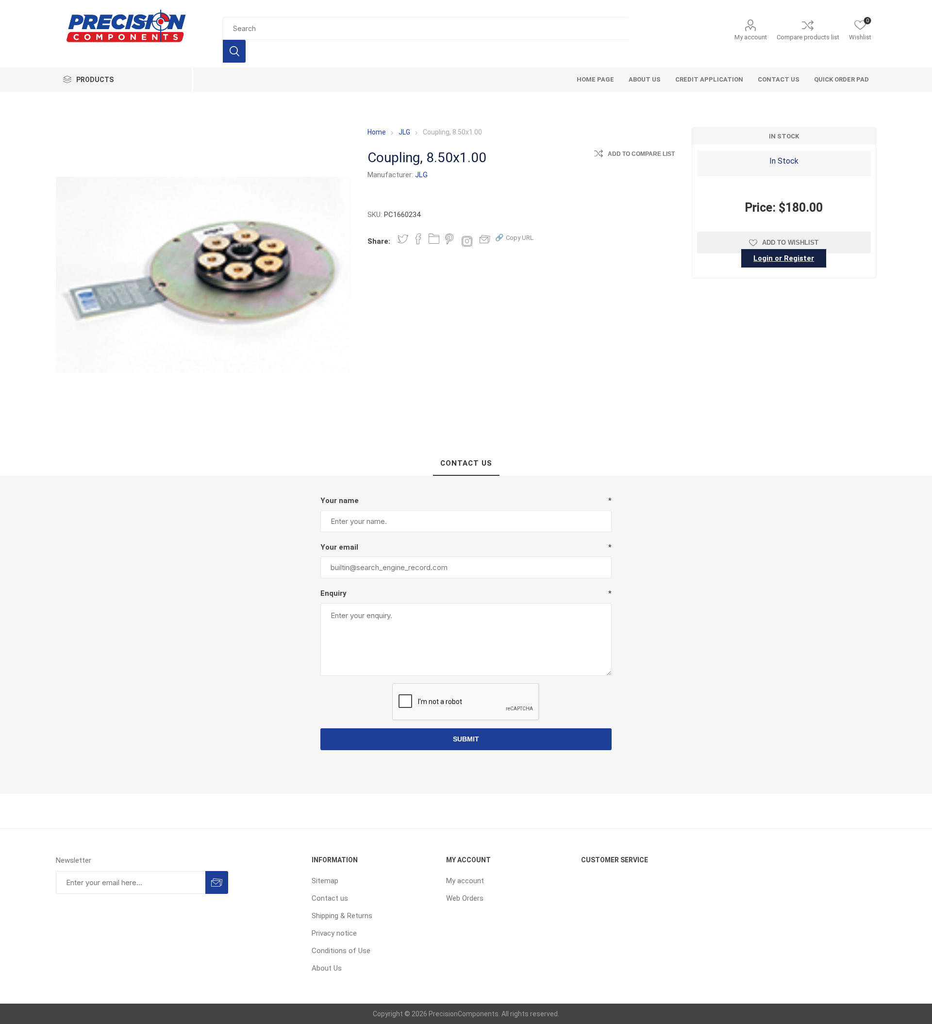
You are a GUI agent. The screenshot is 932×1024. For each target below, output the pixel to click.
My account (750, 37)
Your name (339, 500)
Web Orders (464, 898)
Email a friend (485, 239)
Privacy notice (334, 933)
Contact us (330, 898)
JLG (421, 174)
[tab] (466, 464)
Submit (466, 739)
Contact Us (466, 463)
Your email (339, 547)
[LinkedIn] (434, 239)
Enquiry (333, 593)
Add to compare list (641, 154)
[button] (514, 237)
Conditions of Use (341, 950)
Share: (378, 241)
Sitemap (325, 880)
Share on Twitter (403, 239)
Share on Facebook (418, 239)
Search (234, 51)
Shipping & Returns (342, 915)
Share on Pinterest (449, 239)
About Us (327, 968)
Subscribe (216, 882)
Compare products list (808, 37)
